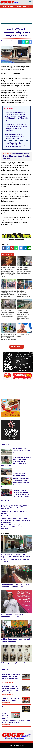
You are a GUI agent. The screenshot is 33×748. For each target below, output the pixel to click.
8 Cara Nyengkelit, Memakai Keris (14, 663)
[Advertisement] (16, 731)
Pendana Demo (6, 516)
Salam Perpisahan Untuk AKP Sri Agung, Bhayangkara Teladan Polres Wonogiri (8, 293)
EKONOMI (18, 6)
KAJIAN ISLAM (27, 6)
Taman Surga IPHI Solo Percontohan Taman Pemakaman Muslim (15, 585)
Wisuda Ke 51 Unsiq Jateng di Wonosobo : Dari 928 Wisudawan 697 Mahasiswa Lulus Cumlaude (16, 526)
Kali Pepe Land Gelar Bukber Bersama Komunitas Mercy (22, 450)
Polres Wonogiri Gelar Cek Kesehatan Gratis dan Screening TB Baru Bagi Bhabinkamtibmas (16, 145)
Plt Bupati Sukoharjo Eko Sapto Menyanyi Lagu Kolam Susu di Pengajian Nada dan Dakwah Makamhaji (15, 482)
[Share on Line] (29, 248)
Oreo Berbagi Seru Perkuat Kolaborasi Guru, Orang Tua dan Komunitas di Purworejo (14, 136)
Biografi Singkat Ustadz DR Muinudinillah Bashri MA (12, 615)
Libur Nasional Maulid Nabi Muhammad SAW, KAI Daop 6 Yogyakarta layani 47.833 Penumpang (15, 506)
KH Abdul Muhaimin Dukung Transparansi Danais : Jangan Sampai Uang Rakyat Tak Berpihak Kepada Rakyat (16, 461)
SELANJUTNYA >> (16, 347)
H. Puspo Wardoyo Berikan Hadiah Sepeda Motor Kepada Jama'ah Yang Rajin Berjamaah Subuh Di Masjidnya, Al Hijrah (16, 558)
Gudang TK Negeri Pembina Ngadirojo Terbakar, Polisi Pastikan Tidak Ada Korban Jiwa (24, 270)
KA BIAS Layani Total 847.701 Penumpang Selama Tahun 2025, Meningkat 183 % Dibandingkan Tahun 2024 (23, 315)
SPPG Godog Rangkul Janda (23, 335)
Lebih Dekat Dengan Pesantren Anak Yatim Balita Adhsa (15, 640)
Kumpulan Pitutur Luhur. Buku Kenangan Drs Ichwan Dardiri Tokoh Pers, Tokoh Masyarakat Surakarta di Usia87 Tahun (8, 272)
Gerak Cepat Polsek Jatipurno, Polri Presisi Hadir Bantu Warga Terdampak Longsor (7, 313)
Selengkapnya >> (7, 682)
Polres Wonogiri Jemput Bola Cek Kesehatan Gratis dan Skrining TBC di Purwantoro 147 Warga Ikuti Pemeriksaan (16, 127)
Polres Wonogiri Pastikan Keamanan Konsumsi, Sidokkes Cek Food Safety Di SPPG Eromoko (8, 337)
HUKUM (10, 6)
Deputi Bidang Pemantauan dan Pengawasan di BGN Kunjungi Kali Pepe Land (24, 293)
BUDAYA (3, 6)
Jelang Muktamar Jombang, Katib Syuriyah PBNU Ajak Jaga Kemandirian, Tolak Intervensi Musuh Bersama (15, 520)
